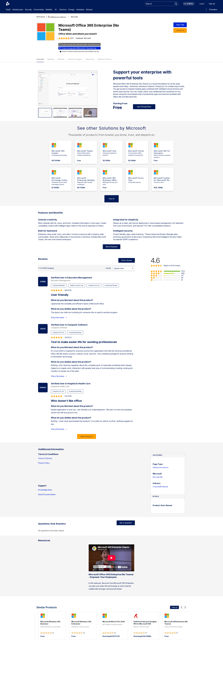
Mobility (49, 10)
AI (56, 10)
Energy (71, 10)
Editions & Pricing (104, 59)
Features (50, 59)
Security (28, 10)
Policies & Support (75, 59)
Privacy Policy (44, 463)
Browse (89, 10)
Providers (213, 10)
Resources (90, 59)
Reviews (61, 59)
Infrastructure (17, 10)
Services (63, 10)
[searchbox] (159, 4)
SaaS (8, 10)
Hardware (80, 10)
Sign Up (212, 4)
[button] (168, 271)
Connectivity (39, 10)
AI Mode (190, 4)
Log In (202, 4)
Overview (40, 59)
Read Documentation (47, 494)
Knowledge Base (45, 490)
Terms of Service (45, 458)
